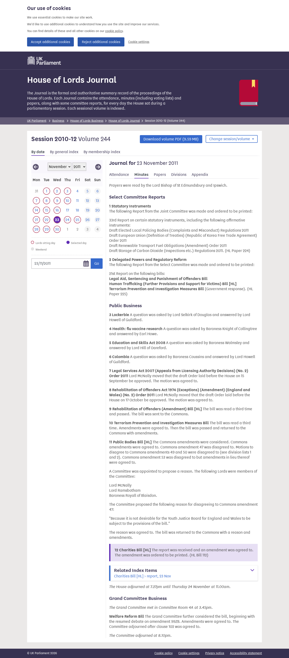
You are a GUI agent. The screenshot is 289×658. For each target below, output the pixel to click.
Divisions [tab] (178, 174)
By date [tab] (38, 152)
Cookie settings (138, 42)
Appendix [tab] (200, 174)
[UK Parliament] (44, 60)
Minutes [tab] (141, 174)
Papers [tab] (160, 174)
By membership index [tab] (102, 152)
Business (58, 121)
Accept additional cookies (50, 42)
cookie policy (114, 31)
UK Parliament (36, 121)
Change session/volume (230, 139)
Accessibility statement (246, 653)
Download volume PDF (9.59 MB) (171, 139)
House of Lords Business (86, 121)
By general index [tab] (64, 152)
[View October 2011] (36, 166)
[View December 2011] (98, 166)
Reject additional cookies (101, 42)
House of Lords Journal (124, 121)
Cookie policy (163, 653)
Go (96, 263)
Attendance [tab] (119, 174)
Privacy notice (214, 653)
